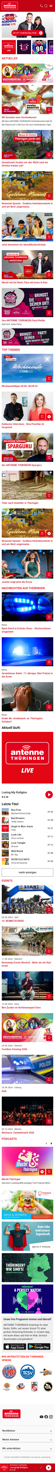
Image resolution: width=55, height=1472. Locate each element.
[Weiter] (51, 1143)
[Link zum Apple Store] (15, 1347)
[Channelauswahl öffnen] (45, 6)
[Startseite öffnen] (10, 6)
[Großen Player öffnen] (41, 1467)
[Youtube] (41, 1417)
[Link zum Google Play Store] (39, 1347)
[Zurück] (46, 1143)
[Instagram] (51, 1417)
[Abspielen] (48, 1468)
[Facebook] (46, 1417)
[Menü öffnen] (51, 6)
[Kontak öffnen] (41, 6)
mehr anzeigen (27, 872)
